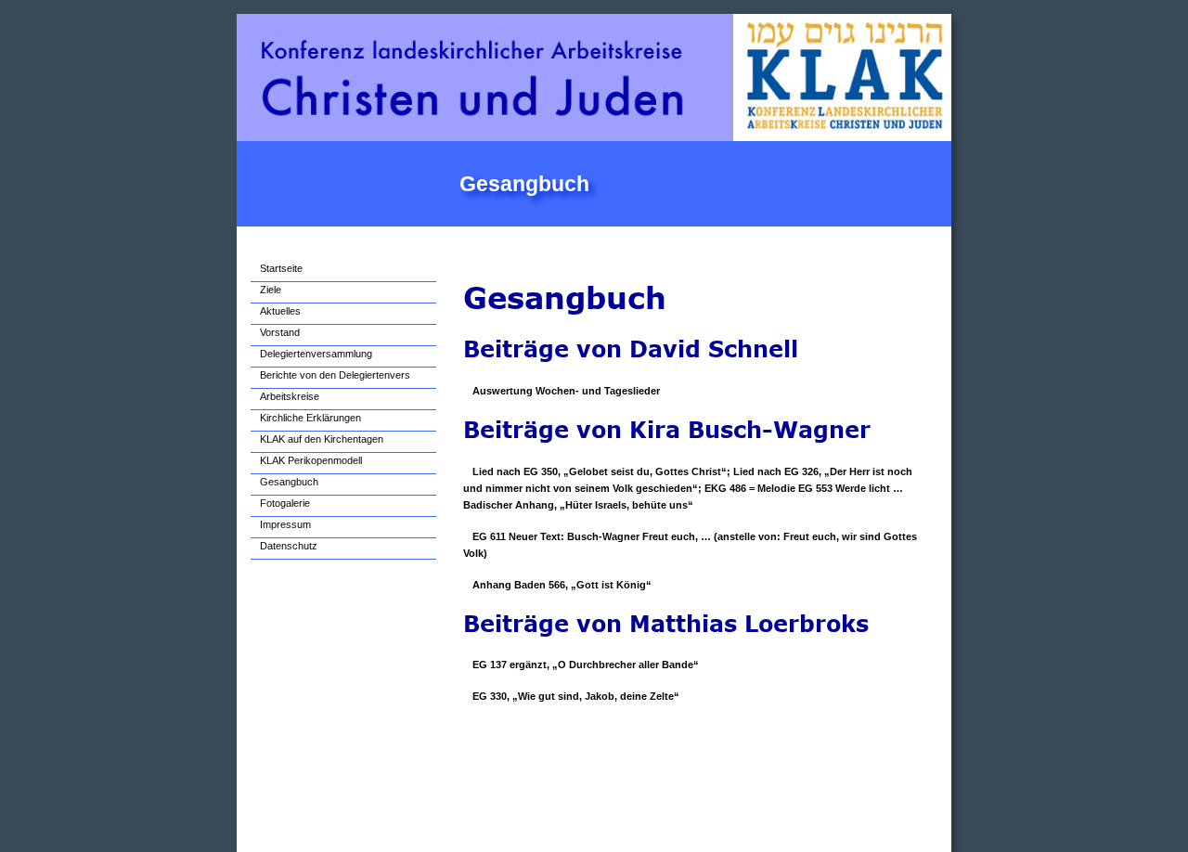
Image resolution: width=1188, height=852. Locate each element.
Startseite (281, 268)
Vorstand (280, 332)
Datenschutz (288, 545)
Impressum (285, 524)
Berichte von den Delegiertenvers (335, 375)
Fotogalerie (285, 503)
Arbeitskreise (289, 396)
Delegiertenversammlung (316, 353)
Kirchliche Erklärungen (310, 417)
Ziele (270, 289)
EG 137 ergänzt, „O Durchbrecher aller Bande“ (585, 664)
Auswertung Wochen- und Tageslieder (566, 390)
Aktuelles (280, 310)
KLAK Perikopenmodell (311, 460)
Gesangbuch (289, 481)
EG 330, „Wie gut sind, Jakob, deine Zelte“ (575, 696)
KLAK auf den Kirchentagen (321, 439)
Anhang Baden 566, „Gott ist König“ (562, 584)
